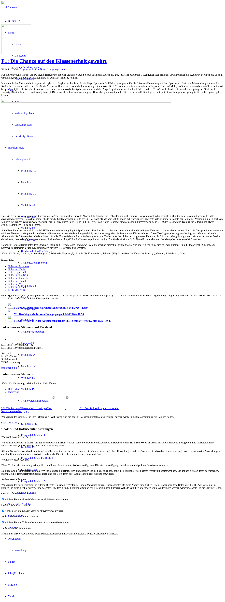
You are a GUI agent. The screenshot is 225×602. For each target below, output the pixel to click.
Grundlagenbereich (24, 343)
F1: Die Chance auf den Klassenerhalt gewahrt (54, 61)
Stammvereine (21, 412)
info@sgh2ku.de (10, 367)
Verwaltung (20, 550)
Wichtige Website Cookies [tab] (15, 459)
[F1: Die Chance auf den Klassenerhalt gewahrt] (16, 53)
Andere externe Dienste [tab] (13, 479)
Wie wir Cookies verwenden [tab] (16, 437)
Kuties (35, 69)
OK (3, 422)
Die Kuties (20, 55)
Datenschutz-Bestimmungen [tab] (16, 528)
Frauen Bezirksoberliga (26, 67)
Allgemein (25, 69)
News (43, 69)
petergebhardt (59, 69)
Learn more (11, 422)
